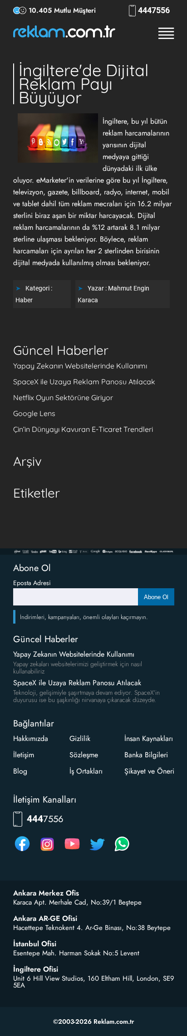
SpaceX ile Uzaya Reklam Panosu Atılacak (84, 381)
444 (154, 10)
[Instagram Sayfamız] (47, 851)
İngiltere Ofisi (35, 969)
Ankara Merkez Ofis (46, 893)
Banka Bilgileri (146, 755)
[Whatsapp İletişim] (122, 851)
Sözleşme (83, 755)
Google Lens (34, 413)
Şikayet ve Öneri (149, 771)
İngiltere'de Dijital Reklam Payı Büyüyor (83, 83)
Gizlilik (79, 738)
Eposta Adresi (32, 583)
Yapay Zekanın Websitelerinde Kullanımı (80, 365)
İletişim (23, 755)
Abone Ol (156, 597)
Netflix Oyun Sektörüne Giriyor (63, 397)
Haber (24, 300)
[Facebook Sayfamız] (22, 851)
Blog (20, 771)
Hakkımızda (30, 738)
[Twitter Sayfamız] (97, 851)
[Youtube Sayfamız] (72, 851)
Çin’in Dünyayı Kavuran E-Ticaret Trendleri (83, 429)
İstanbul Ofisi (34, 944)
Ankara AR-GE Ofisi (45, 918)
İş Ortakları (86, 771)
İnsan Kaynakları (148, 738)
